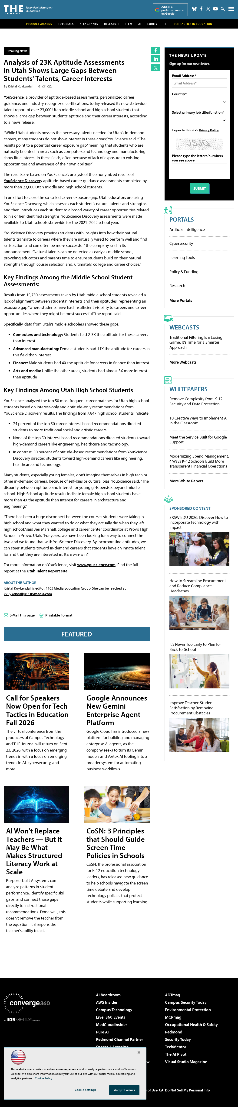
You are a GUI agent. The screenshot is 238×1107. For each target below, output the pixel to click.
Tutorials (66, 24)
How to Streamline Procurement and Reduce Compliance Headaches (197, 585)
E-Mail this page (22, 615)
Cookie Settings (85, 1089)
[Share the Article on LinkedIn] (156, 59)
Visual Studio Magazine (186, 1061)
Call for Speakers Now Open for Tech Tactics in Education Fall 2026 (37, 710)
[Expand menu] (231, 10)
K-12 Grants (89, 24)
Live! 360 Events (110, 1017)
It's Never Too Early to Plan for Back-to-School (195, 647)
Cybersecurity (181, 243)
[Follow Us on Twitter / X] (208, 9)
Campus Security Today (186, 1002)
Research (111, 24)
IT (165, 24)
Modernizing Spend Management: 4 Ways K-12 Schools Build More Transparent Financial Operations (199, 461)
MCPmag (173, 1017)
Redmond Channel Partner (119, 1039)
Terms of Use (147, 1090)
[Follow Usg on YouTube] (215, 8)
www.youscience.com (96, 564)
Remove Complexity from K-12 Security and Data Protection (195, 401)
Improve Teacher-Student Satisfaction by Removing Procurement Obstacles (191, 707)
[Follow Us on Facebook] (201, 8)
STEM (128, 24)
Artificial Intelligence (187, 229)
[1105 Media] (27, 1045)
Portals (181, 219)
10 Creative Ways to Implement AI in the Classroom (198, 420)
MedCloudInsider (111, 1024)
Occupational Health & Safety (191, 1024)
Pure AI (102, 1032)
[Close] (139, 1052)
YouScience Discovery (23, 180)
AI (139, 24)
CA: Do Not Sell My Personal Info (184, 1090)
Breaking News (17, 50)
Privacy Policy (209, 130)
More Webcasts (183, 362)
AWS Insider (106, 1002)
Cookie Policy (43, 1078)
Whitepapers (188, 389)
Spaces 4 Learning (112, 1046)
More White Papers (186, 481)
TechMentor (175, 1046)
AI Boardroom (108, 994)
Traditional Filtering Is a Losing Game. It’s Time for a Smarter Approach (195, 342)
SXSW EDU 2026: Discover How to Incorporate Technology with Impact (198, 522)
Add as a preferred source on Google (172, 10)
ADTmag (172, 994)
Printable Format (59, 615)
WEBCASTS (184, 327)
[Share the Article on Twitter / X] (156, 68)
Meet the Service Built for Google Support (198, 439)
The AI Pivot (175, 1054)
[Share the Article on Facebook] (156, 50)
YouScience (14, 97)
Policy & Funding (183, 271)
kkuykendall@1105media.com (28, 593)
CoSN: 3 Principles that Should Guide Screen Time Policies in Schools (115, 843)
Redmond (173, 1032)
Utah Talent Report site (47, 571)
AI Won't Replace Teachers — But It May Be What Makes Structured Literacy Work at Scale (34, 851)
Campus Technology (114, 1009)
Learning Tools (182, 257)
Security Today (178, 1039)
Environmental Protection (188, 1009)
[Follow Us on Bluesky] (194, 8)
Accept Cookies (124, 1090)
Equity (152, 24)
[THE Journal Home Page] (28, 9)
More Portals (180, 300)
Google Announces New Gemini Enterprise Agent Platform (116, 710)
